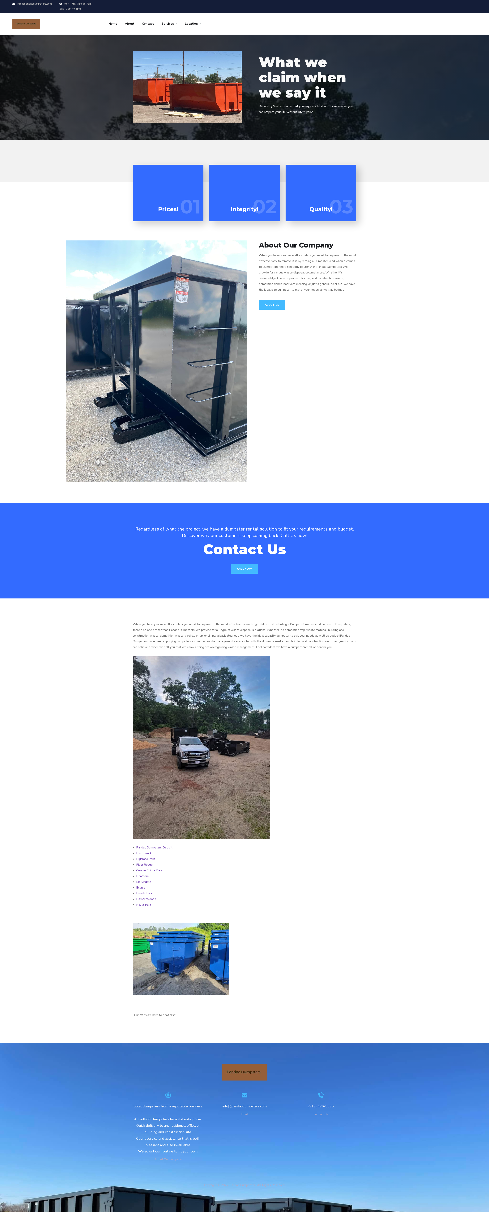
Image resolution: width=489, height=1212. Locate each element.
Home (112, 24)
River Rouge (144, 865)
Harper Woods (146, 899)
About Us (272, 305)
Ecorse (140, 887)
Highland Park (145, 859)
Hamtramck (144, 853)
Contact (148, 24)
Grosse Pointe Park (149, 870)
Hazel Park (143, 905)
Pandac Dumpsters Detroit (154, 847)
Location (191, 24)
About (129, 24)
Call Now (244, 569)
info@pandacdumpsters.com (34, 4)
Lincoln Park (144, 893)
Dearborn (142, 876)
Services (167, 24)
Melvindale (143, 882)
